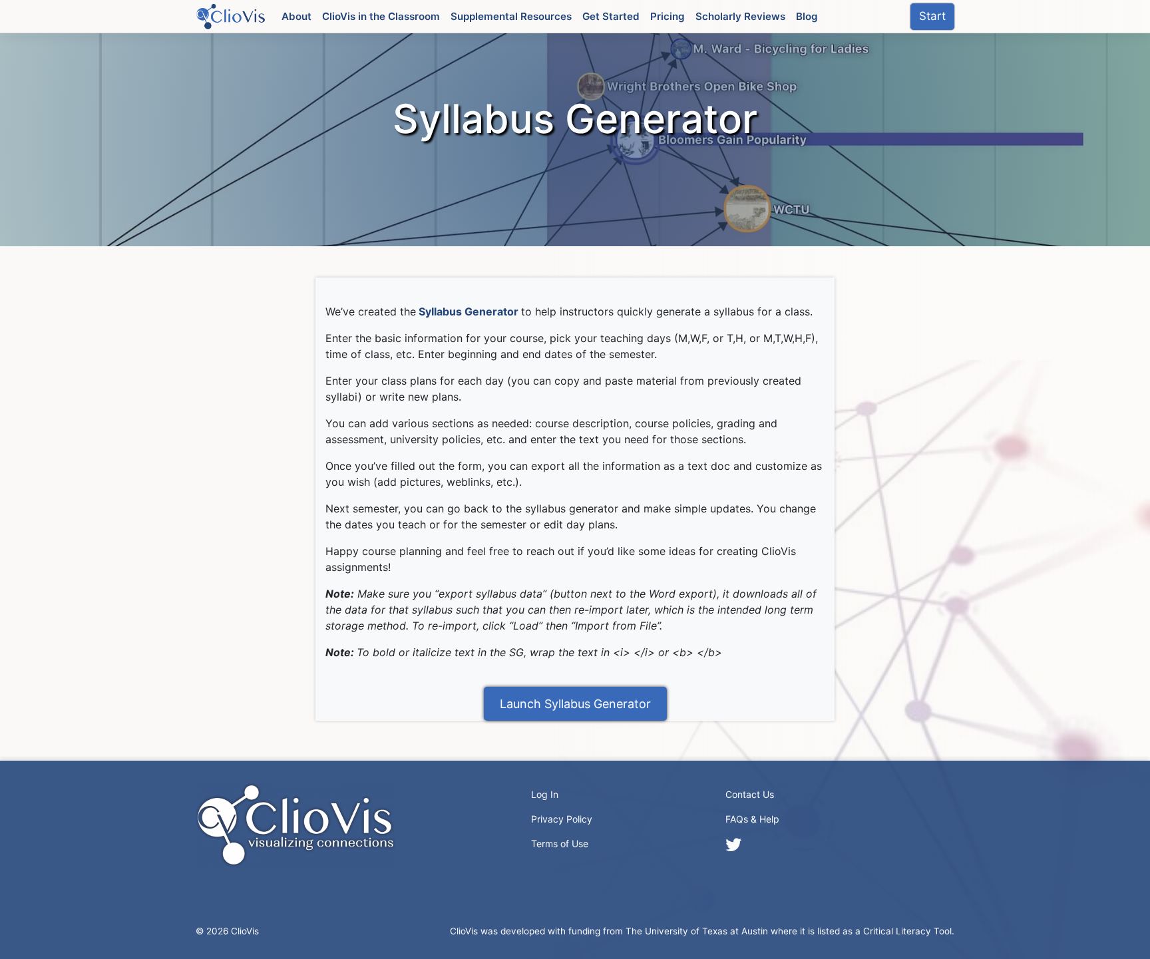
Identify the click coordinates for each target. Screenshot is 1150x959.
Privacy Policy (561, 819)
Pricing (667, 16)
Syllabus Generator (468, 311)
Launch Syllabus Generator (575, 704)
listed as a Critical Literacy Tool (884, 931)
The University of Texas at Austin (697, 931)
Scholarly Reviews (740, 16)
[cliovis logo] (231, 16)
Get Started (611, 16)
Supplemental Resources (511, 16)
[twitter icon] (733, 845)
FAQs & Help (752, 819)
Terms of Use (559, 843)
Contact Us (749, 794)
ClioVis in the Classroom (381, 16)
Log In (544, 794)
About (296, 16)
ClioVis (245, 931)
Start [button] (932, 16)
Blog (807, 16)
